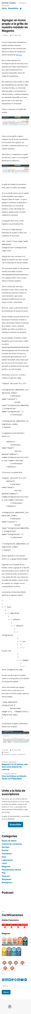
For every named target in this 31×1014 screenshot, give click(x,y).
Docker (5, 850)
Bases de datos (9, 841)
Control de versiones (12, 844)
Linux (4, 863)
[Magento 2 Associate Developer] (25, 945)
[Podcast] (25, 980)
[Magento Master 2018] (16, 964)
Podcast (6, 876)
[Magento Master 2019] (10, 964)
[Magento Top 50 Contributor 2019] (22, 964)
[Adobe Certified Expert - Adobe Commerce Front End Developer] (18, 929)
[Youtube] (22, 980)
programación (21, 754)
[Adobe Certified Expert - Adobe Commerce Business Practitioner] (5, 929)
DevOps (5, 847)
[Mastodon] (12, 980)
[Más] (21, 9)
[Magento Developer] (4, 945)
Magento (19, 55)
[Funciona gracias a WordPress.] (10, 1007)
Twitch (11, 807)
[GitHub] (3, 980)
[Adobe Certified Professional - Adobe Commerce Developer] (24, 929)
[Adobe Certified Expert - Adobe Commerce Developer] (11, 929)
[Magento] (15, 980)
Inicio (4, 8)
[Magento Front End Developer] (14, 945)
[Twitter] (9, 980)
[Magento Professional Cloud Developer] (18, 955)
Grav (4, 857)
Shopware (6, 879)
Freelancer (7, 853)
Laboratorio (7, 860)
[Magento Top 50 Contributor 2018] (5, 970)
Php (3, 873)
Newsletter (13, 8)
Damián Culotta (8, 3)
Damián (6, 35)
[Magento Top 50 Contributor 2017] (12, 970)
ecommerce (7, 754)
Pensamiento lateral (11, 869)
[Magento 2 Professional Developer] (4, 955)
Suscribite (15, 824)
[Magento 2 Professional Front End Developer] (9, 955)
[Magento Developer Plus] (9, 945)
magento (14, 754)
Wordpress (7, 882)
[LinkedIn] (6, 980)
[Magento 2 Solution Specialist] (13, 955)
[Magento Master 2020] (4, 964)
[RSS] (18, 980)
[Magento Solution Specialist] (20, 945)
